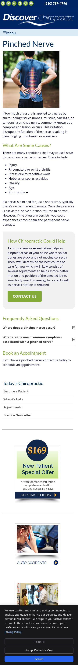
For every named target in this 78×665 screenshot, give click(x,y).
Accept (39, 658)
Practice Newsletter (17, 415)
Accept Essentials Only (39, 650)
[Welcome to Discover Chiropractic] (38, 24)
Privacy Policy (13, 631)
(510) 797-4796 (55, 4)
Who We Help (13, 399)
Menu (11, 33)
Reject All (39, 641)
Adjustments (12, 407)
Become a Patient (15, 391)
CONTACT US (25, 296)
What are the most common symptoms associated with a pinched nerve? (32, 339)
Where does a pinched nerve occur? (29, 328)
